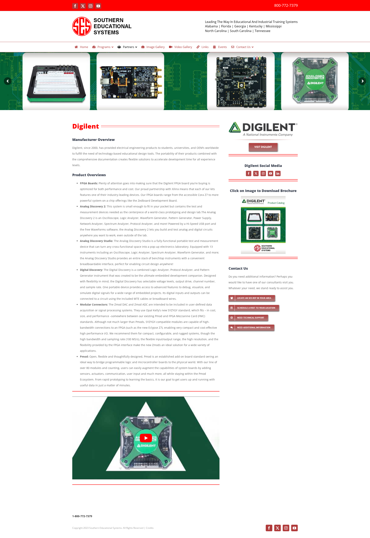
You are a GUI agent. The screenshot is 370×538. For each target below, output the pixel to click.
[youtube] (270, 173)
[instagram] (263, 173)
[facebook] (248, 173)
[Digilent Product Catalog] (263, 197)
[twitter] (256, 173)
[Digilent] (263, 123)
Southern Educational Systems (105, 528)
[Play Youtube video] (145, 438)
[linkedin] (278, 173)
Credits (150, 528)
